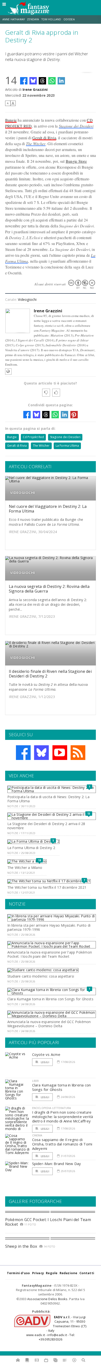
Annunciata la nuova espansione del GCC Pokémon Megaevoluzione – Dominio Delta (49, 1023)
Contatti (86, 1273)
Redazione (68, 1273)
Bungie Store (76, 161)
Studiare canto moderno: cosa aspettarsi (40, 976)
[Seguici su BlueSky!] (41, 752)
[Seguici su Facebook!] (23, 752)
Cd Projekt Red (33, 437)
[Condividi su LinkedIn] (61, 81)
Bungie (11, 120)
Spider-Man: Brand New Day (56, 1163)
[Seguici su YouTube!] (59, 752)
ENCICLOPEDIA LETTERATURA (51, 1108)
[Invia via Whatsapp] (52, 81)
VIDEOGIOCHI (22, 492)
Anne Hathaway (13, 19)
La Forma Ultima (67, 445)
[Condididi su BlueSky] (33, 81)
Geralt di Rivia (44, 137)
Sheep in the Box (21, 1246)
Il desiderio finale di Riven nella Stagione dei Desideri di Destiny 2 (50, 674)
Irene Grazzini (35, 89)
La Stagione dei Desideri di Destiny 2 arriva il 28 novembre (46, 825)
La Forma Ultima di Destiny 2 (31, 847)
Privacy (38, 1273)
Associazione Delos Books (47, 1299)
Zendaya (33, 19)
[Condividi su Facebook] (24, 81)
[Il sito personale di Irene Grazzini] (8, 371)
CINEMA (37, 1135)
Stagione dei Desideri (76, 125)
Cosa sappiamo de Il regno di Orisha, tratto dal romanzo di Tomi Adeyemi (62, 1144)
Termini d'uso (18, 1273)
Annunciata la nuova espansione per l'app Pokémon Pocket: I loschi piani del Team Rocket (49, 954)
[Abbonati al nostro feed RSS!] (78, 752)
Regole (51, 1273)
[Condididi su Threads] (42, 81)
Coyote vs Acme (46, 1054)
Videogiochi (27, 299)
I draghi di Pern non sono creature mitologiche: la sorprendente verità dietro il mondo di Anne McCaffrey (62, 1116)
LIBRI (35, 1080)
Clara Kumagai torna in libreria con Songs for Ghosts (50, 999)
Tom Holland (51, 19)
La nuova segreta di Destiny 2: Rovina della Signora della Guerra (49, 589)
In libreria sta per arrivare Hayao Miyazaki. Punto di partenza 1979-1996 (48, 927)
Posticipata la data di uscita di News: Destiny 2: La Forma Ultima (48, 798)
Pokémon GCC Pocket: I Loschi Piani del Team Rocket (48, 1222)
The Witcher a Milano (24, 867)
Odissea (69, 19)
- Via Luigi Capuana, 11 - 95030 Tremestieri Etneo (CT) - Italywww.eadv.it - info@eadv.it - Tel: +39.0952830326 (56, 1328)
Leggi (44, 1062)
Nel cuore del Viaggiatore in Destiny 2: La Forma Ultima (48, 509)
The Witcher (36, 143)
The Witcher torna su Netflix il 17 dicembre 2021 (46, 887)
